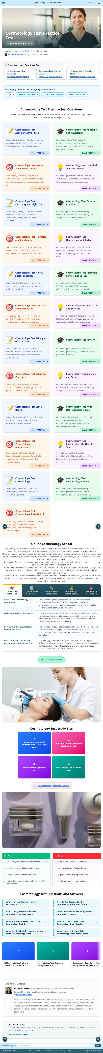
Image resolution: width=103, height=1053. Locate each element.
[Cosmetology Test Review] (77, 347)
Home (7, 51)
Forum (56, 1051)
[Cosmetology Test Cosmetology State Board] (26, 520)
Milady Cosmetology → (77, 94)
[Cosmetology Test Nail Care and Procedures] (26, 313)
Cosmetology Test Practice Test (47, 3)
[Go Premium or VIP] (90, 3)
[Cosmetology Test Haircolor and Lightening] (26, 246)
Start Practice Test (53, 659)
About (31, 1051)
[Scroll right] (98, 955)
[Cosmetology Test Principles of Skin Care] (26, 347)
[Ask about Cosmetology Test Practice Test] (5, 1039)
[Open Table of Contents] (5, 526)
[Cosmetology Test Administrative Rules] (26, 138)
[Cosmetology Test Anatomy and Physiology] (77, 138)
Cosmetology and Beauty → (53, 94)
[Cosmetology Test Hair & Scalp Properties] (26, 280)
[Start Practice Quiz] (98, 526)
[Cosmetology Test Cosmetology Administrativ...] (26, 451)
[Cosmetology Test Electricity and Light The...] (26, 210)
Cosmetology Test (20, 51)
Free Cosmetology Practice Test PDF (51, 785)
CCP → (9, 94)
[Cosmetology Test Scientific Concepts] (26, 381)
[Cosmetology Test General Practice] (77, 210)
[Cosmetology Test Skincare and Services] (77, 381)
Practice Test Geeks (9, 1051)
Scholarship (48, 1051)
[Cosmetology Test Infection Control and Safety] (77, 280)
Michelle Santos (15, 54)
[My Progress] (95, 3)
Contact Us (38, 1051)
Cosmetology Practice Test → (27, 94)
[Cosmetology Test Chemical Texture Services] (77, 174)
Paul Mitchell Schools (24, 995)
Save (97, 1046)
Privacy (62, 1051)
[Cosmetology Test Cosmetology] (26, 486)
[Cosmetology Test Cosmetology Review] (77, 486)
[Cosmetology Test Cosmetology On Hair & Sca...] (77, 451)
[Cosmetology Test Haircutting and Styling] (77, 246)
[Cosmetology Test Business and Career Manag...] (26, 174)
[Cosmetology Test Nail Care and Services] (77, 313)
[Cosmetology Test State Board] (26, 415)
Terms (69, 1051)
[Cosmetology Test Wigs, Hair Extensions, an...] (77, 415)
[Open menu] (99, 3)
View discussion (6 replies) (18, 1035)
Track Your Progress (9, 1046)
